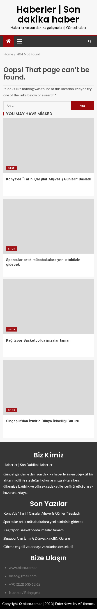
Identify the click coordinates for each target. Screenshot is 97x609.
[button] (19, 41)
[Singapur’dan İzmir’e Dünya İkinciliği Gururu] (48, 387)
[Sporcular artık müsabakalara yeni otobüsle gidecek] (48, 226)
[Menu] (19, 41)
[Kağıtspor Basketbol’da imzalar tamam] (48, 306)
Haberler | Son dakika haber (48, 14)
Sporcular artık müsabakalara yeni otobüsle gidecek (43, 521)
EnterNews (63, 603)
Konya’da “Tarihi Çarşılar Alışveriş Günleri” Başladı (48, 179)
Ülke (11, 168)
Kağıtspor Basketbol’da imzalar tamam (39, 340)
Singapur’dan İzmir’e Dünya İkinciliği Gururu (42, 421)
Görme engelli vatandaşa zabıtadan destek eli (38, 546)
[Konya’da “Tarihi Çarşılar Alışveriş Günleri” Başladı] (48, 145)
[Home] (8, 41)
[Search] (89, 41)
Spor (11, 248)
